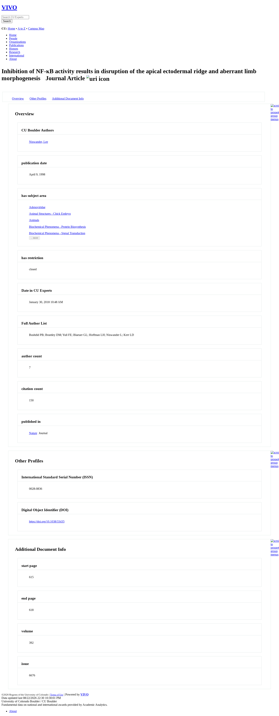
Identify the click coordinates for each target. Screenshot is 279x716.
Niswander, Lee (38, 141)
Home (11, 28)
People (13, 38)
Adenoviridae (37, 207)
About (13, 59)
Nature (33, 433)
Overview (18, 98)
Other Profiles (38, 98)
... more (34, 238)
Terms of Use (56, 694)
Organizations (17, 41)
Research (14, 52)
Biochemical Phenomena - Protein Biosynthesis (57, 226)
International (16, 55)
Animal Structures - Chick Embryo (50, 213)
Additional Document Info (68, 98)
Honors (13, 48)
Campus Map (36, 28)
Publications (16, 45)
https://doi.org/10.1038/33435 (47, 521)
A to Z (21, 28)
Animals (34, 220)
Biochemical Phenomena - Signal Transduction (57, 233)
